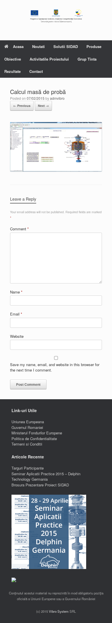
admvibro (57, 98)
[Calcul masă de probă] (56, 170)
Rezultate (12, 71)
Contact (36, 71)
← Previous (21, 105)
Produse (93, 46)
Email (16, 314)
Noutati (38, 46)
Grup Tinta (87, 59)
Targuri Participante (27, 468)
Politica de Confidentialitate (34, 438)
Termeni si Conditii (26, 444)
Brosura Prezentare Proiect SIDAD (40, 485)
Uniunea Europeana (27, 421)
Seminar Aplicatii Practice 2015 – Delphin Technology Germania (45, 476)
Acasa (18, 46)
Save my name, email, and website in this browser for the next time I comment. (54, 367)
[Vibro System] (56, 16)
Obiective (12, 59)
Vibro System (59, 611)
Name (16, 292)
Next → (43, 105)
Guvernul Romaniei (27, 427)
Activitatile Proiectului (49, 59)
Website (17, 336)
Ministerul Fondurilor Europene (36, 433)
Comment (19, 228)
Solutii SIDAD (65, 46)
